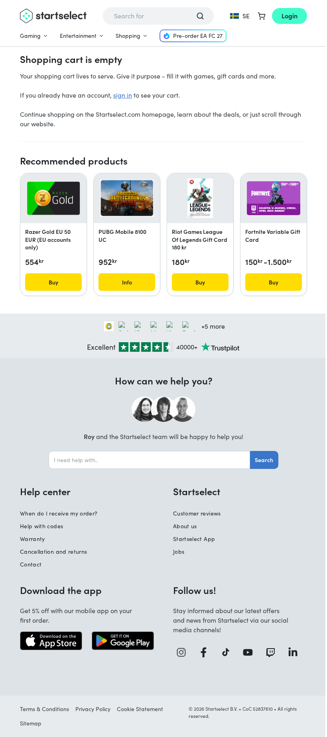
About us (185, 526)
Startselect (196, 491)
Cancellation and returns (53, 551)
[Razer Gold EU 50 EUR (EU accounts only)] (53, 198)
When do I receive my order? (58, 513)
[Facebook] (206, 652)
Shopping (128, 35)
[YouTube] (251, 652)
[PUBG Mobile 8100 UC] (127, 198)
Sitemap (30, 723)
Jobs (178, 551)
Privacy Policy (92, 709)
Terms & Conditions (44, 709)
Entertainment (78, 35)
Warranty (32, 539)
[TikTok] (229, 652)
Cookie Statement (140, 709)
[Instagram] (184, 652)
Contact (30, 564)
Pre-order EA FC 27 (198, 35)
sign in (122, 95)
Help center (45, 491)
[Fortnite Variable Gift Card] (273, 198)
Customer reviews (197, 513)
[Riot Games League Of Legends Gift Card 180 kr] (200, 198)
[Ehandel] (108, 326)
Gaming (30, 35)
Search (264, 460)
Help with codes (41, 526)
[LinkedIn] (296, 652)
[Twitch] (273, 652)
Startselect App (194, 539)
